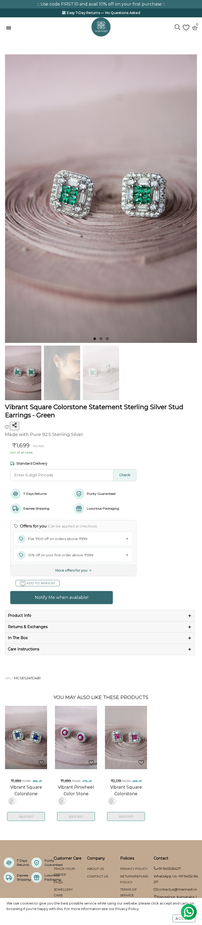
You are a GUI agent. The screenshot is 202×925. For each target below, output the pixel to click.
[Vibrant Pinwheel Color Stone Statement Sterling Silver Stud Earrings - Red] (76, 737)
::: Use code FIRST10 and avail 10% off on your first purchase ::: (101, 4)
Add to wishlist (40, 583)
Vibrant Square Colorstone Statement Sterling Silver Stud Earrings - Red (126, 790)
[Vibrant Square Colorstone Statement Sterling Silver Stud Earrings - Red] (126, 737)
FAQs (58, 882)
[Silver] (12, 801)
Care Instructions (23, 649)
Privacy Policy (133, 869)
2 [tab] (101, 338)
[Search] (177, 28)
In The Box (18, 637)
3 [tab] (107, 338)
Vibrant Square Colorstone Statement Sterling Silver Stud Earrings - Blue (26, 790)
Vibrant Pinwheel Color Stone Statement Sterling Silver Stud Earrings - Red (76, 790)
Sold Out (26, 816)
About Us (95, 869)
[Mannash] (101, 26)
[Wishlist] (186, 27)
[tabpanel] (101, 198)
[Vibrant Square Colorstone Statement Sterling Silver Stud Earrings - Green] (101, 198)
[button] (73, 539)
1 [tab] (94, 338)
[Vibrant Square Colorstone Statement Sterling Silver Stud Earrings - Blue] (26, 737)
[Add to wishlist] (7, 426)
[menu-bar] (10, 28)
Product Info (19, 615)
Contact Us (97, 876)
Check (124, 475)
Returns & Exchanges (28, 626)
